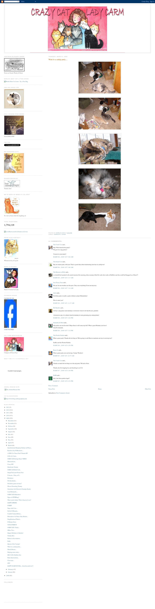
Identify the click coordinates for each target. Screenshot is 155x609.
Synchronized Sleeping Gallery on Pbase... (19, 448)
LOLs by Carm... (12, 456)
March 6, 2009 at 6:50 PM (63, 345)
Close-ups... (10, 560)
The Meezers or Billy (59, 272)
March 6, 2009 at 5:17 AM (63, 278)
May (9, 440)
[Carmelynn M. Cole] (10, 327)
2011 (8, 413)
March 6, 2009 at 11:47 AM (63, 303)
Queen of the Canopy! (13, 544)
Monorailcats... (11, 461)
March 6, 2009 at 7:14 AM (63, 288)
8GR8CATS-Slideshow (14, 494)
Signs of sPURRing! (13, 497)
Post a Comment (53, 386)
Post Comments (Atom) (62, 393)
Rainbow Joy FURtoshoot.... (15, 450)
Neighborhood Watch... (14, 519)
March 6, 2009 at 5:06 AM (63, 267)
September (11, 429)
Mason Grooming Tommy (14, 486)
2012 (8, 410)
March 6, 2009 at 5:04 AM (63, 257)
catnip (63, 234)
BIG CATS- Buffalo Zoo (14, 555)
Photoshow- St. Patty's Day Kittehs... (17, 516)
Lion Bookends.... (12, 492)
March (10, 445)
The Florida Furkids (59, 335)
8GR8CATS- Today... (13, 527)
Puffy (9, 541)
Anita (54, 293)
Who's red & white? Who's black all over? (19, 500)
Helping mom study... (13, 552)
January (10, 572)
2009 (8, 418)
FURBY (9, 505)
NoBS (55, 375)
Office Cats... (11, 530)
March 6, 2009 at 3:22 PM (63, 318)
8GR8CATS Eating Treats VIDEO (16, 459)
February (10, 569)
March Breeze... (11, 549)
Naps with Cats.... (12, 508)
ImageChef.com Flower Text (15, 472)
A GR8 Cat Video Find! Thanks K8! (17, 453)
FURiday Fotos (11, 522)
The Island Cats (57, 262)
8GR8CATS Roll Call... (14, 470)
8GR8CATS (57, 234)
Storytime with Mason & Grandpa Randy (19, 489)
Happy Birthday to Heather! (15, 533)
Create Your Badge (9, 329)
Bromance (10, 478)
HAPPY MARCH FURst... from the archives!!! (20, 566)
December (11, 421)
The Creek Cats (57, 245)
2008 (8, 575)
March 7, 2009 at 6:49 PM (63, 370)
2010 (8, 415)
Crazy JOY (10, 464)
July (9, 434)
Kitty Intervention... (13, 558)
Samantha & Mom (58, 323)
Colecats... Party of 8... (13, 475)
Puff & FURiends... (12, 511)
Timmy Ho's (10, 536)
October (10, 426)
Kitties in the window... (14, 538)
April (9, 443)
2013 (8, 407)
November (11, 423)
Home (100, 389)
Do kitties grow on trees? (14, 483)
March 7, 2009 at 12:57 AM (63, 356)
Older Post (148, 389)
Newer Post (52, 389)
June (9, 437)
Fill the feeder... (11, 481)
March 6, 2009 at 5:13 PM (63, 330)
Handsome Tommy (12, 467)
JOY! (8, 563)
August (10, 432)
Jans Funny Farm (58, 282)
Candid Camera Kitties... (14, 514)
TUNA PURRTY (12, 525)
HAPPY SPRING (12, 503)
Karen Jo (55, 350)
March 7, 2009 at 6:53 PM (63, 381)
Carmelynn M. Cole (9, 298)
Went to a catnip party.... (14, 547)
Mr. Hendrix (56, 308)
